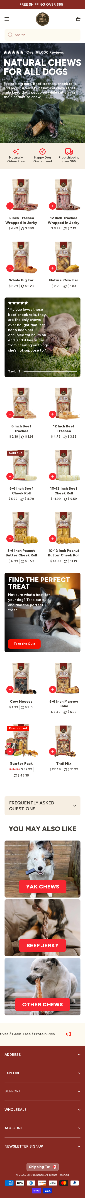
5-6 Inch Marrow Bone (63, 703)
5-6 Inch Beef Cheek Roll (21, 490)
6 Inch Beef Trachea (21, 428)
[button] (78, 19)
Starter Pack (21, 763)
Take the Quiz (24, 644)
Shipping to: (40, 1167)
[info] (10, 206)
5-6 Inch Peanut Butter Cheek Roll (21, 553)
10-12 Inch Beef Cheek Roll (63, 490)
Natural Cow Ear (63, 280)
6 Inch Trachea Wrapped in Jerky (21, 220)
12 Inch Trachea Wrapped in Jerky (64, 220)
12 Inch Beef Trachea (64, 428)
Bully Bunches (35, 1174)
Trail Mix (63, 763)
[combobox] (42, 35)
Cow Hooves (21, 701)
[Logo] (42, 19)
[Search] (8, 35)
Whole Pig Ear (21, 280)
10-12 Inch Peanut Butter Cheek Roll (63, 553)
